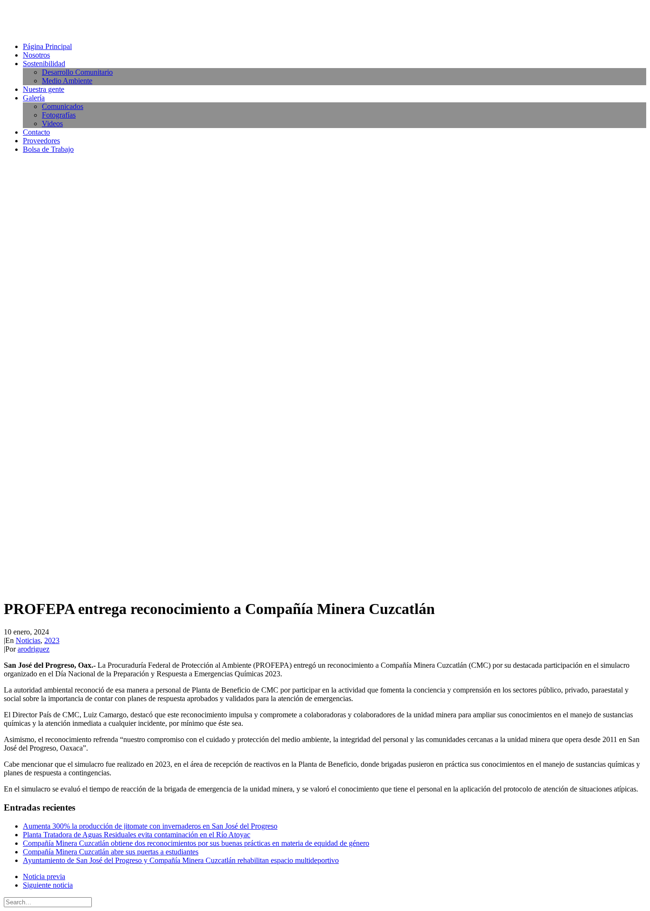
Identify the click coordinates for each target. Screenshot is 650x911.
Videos (52, 123)
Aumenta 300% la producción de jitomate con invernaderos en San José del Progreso (150, 826)
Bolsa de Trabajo (48, 149)
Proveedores (41, 141)
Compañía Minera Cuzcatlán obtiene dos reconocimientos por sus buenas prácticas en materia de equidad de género (196, 843)
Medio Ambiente (67, 81)
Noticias (28, 640)
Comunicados (62, 106)
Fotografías (59, 115)
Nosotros (36, 55)
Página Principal (47, 46)
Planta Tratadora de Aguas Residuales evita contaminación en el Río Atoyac (136, 835)
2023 (51, 640)
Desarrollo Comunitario (77, 72)
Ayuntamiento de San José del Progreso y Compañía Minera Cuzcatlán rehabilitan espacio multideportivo (181, 860)
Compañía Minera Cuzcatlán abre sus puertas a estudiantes (110, 852)
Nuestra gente (43, 89)
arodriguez (33, 649)
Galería (34, 98)
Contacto (36, 132)
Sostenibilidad (44, 63)
